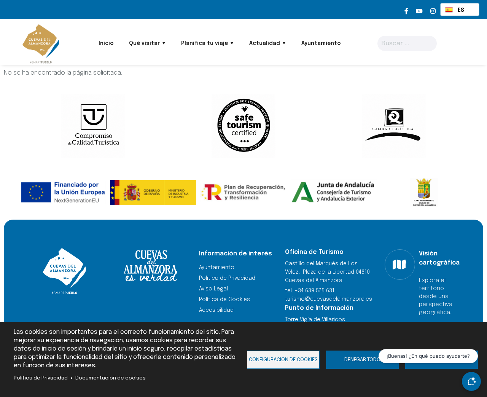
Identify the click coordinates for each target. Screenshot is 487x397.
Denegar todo (362, 359)
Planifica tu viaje (204, 43)
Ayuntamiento (321, 43)
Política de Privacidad (41, 378)
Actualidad (264, 43)
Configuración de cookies (283, 359)
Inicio (106, 43)
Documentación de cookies (110, 378)
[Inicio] (40, 44)
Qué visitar (144, 43)
